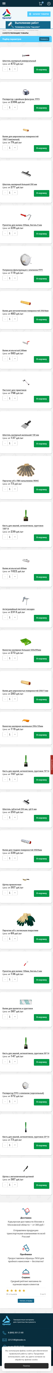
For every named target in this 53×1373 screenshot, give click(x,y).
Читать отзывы (26, 1300)
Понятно (26, 1366)
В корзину (41, 69)
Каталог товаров (41, 14)
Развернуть (44, 39)
